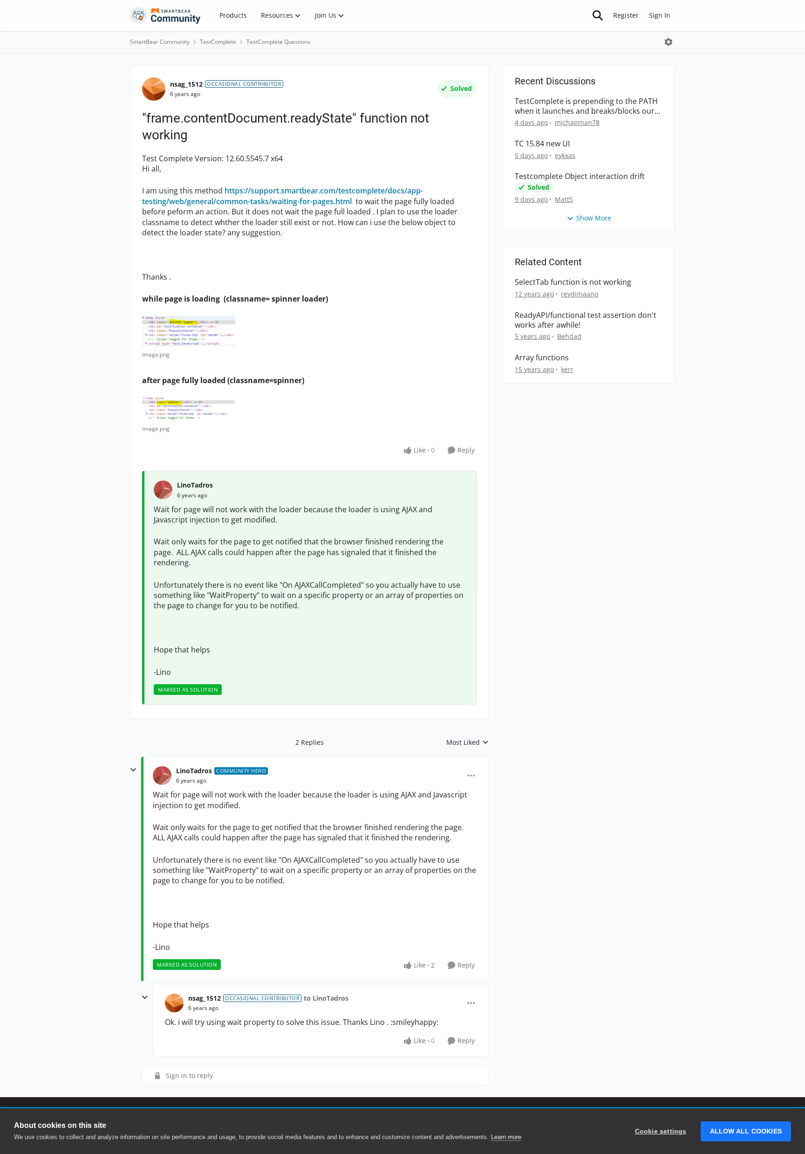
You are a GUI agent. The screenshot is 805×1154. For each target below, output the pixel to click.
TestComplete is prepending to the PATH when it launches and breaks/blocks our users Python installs (586, 106)
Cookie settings (661, 1131)
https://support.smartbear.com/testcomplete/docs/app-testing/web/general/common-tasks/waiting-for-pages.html (282, 195)
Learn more (506, 1136)
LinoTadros (195, 485)
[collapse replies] (133, 770)
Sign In (659, 15)
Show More (593, 217)
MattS (564, 199)
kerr (567, 369)
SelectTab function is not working (573, 282)
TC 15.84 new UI (542, 144)
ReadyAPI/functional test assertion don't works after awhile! (585, 320)
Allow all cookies (746, 1131)
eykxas (565, 155)
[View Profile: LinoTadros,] (163, 490)
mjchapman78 (577, 122)
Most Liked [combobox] (467, 742)
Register (626, 15)
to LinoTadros (326, 998)
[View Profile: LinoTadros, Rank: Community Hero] (162, 775)
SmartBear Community (160, 42)
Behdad (569, 336)
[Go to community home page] (165, 15)
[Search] (597, 15)
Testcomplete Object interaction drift (580, 176)
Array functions (542, 358)
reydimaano (579, 293)
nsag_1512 (186, 84)
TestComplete (218, 42)
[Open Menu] (668, 41)
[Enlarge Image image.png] (188, 331)
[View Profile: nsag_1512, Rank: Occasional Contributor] (153, 89)
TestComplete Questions (278, 42)
